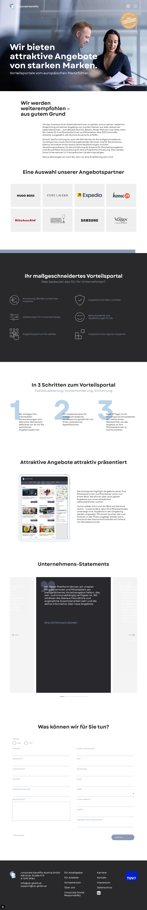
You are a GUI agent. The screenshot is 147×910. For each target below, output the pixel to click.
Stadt (79, 779)
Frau (19, 743)
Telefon (80, 810)
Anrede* (16, 739)
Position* (16, 779)
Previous (14, 635)
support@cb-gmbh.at (34, 886)
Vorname (16, 749)
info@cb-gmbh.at (31, 883)
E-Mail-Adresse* (84, 799)
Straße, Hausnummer (86, 749)
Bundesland (82, 769)
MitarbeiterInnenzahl (21, 789)
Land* (79, 789)
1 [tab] (62, 696)
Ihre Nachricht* (19, 799)
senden (119, 837)
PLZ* (79, 759)
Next (133, 635)
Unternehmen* (19, 769)
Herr (31, 743)
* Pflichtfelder (18, 835)
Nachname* (18, 759)
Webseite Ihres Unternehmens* (90, 820)
